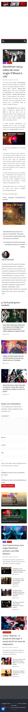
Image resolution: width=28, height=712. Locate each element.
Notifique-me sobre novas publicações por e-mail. (13, 481)
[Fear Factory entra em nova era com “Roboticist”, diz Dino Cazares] (6, 606)
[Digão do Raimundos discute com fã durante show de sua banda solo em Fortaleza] (14, 341)
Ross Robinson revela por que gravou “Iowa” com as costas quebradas (18, 581)
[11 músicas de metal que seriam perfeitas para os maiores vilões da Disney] (14, 510)
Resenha (5, 495)
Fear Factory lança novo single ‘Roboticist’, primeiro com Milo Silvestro (13, 549)
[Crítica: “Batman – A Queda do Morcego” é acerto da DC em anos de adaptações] (14, 623)
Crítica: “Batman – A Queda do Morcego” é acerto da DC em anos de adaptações (14, 639)
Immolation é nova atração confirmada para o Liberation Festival (19, 570)
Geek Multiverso (6, 632)
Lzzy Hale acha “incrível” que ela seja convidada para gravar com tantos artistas (14, 244)
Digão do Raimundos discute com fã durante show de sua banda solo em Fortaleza (13, 358)
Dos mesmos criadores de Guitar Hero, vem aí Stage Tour (18, 672)
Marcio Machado (14, 80)
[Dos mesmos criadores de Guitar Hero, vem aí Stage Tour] (6, 673)
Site (2, 453)
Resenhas (11, 495)
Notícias (9, 63)
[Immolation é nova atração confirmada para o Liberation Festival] (6, 571)
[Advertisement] (14, 24)
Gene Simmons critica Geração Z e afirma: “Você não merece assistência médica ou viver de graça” (14, 388)
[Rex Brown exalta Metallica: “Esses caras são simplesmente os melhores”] (6, 594)
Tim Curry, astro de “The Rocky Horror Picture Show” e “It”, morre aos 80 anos (19, 662)
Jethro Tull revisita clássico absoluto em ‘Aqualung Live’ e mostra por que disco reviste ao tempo (13, 500)
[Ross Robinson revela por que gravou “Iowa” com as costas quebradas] (6, 582)
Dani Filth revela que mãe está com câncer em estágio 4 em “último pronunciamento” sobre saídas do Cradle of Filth (14, 328)
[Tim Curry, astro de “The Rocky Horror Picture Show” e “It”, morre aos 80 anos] (6, 663)
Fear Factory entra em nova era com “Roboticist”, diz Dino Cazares (18, 605)
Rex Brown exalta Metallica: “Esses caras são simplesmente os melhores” (18, 593)
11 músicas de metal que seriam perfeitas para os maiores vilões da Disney (12, 516)
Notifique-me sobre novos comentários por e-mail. (13, 474)
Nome (3, 437)
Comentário (5, 416)
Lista (4, 512)
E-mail (3, 445)
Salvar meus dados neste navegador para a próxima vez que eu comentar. (13, 464)
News (4, 63)
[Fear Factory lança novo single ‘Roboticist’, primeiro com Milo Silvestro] (14, 532)
